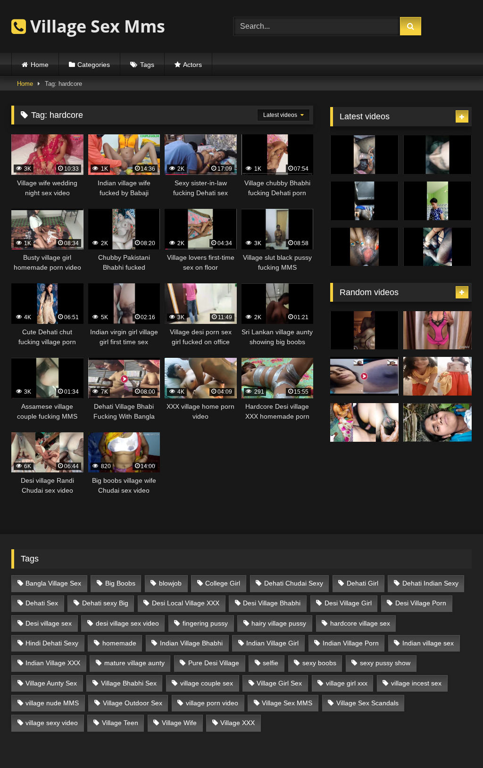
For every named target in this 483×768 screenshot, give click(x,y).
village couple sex (206, 683)
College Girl (222, 583)
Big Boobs (120, 583)
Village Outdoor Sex (132, 703)
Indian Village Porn (351, 643)
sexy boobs (319, 663)
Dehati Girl (362, 583)
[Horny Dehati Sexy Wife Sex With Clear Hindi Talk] (437, 330)
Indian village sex (428, 643)
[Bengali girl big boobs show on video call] (364, 376)
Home (40, 64)
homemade (119, 643)
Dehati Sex (41, 603)
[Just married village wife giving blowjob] (364, 154)
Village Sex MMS (287, 703)
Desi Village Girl (348, 603)
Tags (147, 64)
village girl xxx (346, 683)
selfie (270, 663)
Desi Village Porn (420, 603)
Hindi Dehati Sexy (51, 643)
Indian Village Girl (272, 643)
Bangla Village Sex (53, 583)
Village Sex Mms (95, 26)
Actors (192, 64)
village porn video (212, 703)
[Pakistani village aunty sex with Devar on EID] (437, 154)
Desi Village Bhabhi (271, 603)
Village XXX (237, 723)
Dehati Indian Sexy (430, 583)
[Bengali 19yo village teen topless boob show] (437, 376)
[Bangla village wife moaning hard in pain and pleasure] (364, 330)
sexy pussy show (385, 663)
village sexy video (51, 723)
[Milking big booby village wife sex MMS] (364, 247)
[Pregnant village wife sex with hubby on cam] (437, 247)
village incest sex (416, 683)
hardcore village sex (360, 623)
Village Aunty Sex (51, 683)
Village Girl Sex (279, 683)
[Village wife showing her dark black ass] (364, 201)
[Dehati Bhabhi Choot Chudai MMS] (364, 422)
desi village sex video (127, 623)
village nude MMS (52, 703)
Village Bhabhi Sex (129, 683)
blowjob (170, 583)
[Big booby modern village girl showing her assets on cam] (437, 201)
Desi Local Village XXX (185, 603)
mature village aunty (134, 663)
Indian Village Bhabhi (191, 643)
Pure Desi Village (213, 663)
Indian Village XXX (52, 663)
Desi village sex (48, 623)
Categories (93, 64)
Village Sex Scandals (367, 703)
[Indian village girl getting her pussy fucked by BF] (437, 422)
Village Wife (179, 723)
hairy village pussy (278, 623)
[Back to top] (453, 740)
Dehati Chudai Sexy (293, 583)
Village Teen (120, 723)
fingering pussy (205, 623)
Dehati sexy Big (105, 603)
